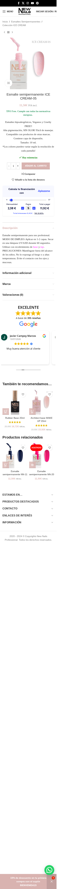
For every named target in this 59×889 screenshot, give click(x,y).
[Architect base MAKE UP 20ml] (41, 402)
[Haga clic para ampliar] (8, 83)
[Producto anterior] (4, 32)
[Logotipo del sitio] (24, 11)
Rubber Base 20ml (15, 418)
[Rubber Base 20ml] (15, 402)
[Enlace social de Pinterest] (37, 3)
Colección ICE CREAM (14, 25)
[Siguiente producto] (12, 32)
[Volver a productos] (8, 32)
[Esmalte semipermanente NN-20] (41, 455)
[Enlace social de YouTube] (32, 3)
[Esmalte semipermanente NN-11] (15, 455)
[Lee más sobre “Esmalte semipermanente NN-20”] (32, 465)
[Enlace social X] (23, 3)
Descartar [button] (52, 881)
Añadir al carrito (36, 166)
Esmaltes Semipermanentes (25, 21)
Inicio (5, 21)
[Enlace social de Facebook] (19, 3)
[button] (5, 411)
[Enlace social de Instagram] (27, 3)
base (35, 247)
